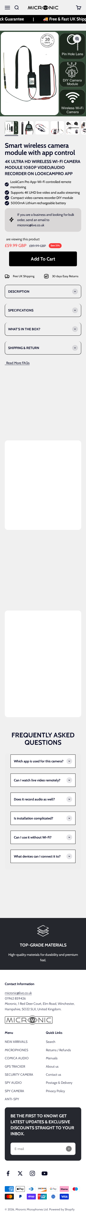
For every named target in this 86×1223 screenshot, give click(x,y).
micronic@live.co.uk (30, 225)
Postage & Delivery (59, 1082)
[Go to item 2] (26, 128)
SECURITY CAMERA (19, 1074)
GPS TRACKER (15, 1066)
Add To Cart (43, 259)
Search (50, 1042)
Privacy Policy (55, 1091)
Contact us (53, 1074)
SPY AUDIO (13, 1082)
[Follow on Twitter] (20, 1173)
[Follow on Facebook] (8, 1173)
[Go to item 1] (11, 128)
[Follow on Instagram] (32, 1173)
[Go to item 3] (42, 128)
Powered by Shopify (62, 1209)
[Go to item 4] (57, 128)
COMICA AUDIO (17, 1058)
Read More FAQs (17, 363)
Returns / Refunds (58, 1050)
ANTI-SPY (12, 1099)
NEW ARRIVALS (16, 1042)
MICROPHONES (16, 1050)
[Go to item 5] (72, 128)
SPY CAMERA (14, 1091)
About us (52, 1066)
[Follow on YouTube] (44, 1173)
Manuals (52, 1058)
